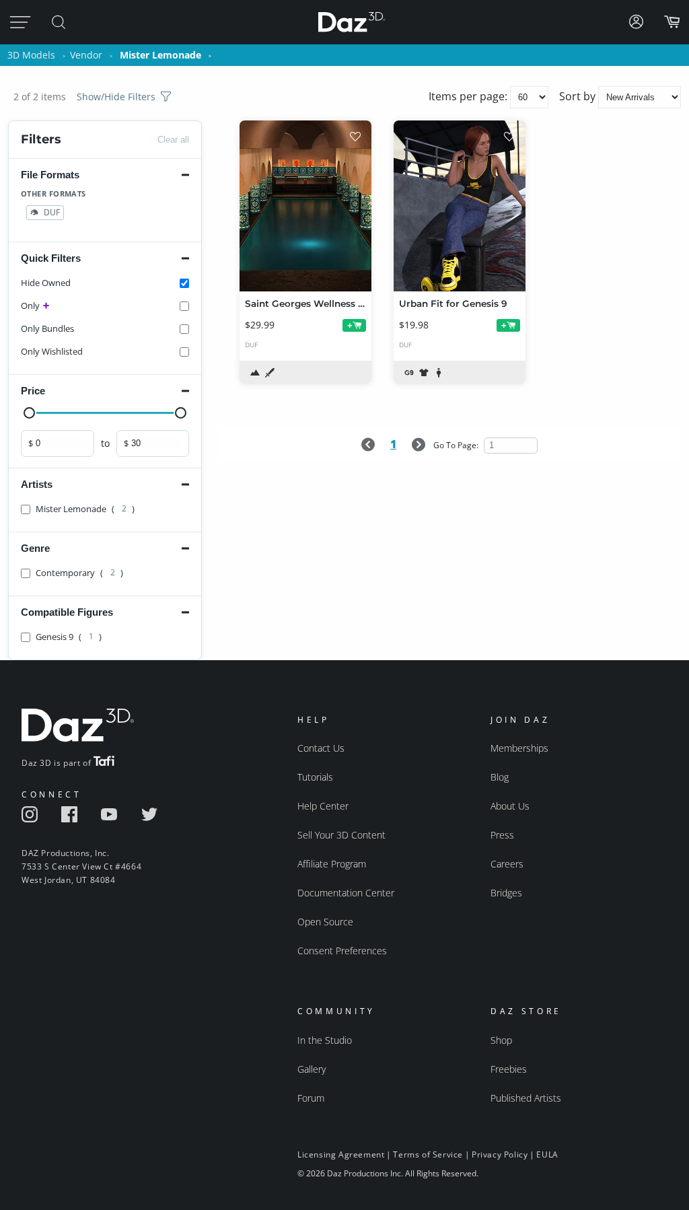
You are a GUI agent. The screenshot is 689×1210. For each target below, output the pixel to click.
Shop (501, 1040)
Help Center (323, 805)
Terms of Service (428, 1154)
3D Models (31, 54)
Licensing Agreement (340, 1154)
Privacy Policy (500, 1154)
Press (502, 834)
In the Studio (324, 1040)
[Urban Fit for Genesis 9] (459, 205)
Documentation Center (345, 892)
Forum (310, 1098)
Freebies (509, 1069)
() (85, 509)
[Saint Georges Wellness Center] (305, 205)
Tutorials (315, 777)
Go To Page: (456, 445)
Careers (507, 863)
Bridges (506, 892)
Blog (500, 777)
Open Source (325, 921)
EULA (547, 1154)
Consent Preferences (342, 950)
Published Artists (526, 1098)
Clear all (173, 140)
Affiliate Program (331, 863)
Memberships (519, 748)
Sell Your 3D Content (341, 834)
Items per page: (469, 96)
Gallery (311, 1069)
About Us (510, 805)
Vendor (86, 54)
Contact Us (320, 748)
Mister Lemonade (160, 54)
